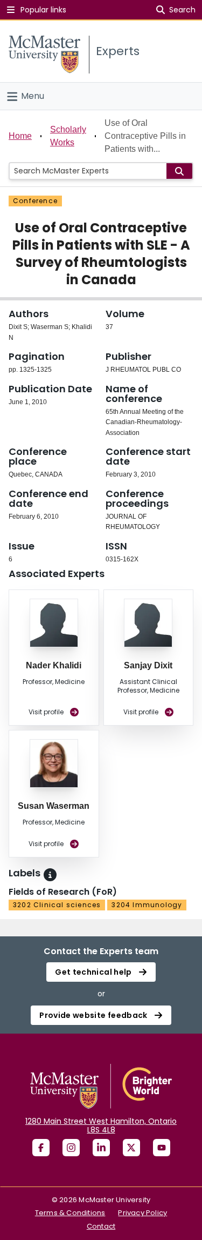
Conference (35, 200)
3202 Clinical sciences (57, 904)
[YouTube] (161, 1147)
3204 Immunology (147, 904)
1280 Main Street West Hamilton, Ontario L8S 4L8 (101, 1125)
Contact (101, 1226)
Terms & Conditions (70, 1213)
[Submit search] (179, 171)
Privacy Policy (142, 1213)
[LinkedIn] (101, 1147)
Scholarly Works (68, 136)
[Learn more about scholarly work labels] (50, 874)
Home (20, 135)
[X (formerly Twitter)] (131, 1147)
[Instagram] (71, 1147)
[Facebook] (41, 1147)
